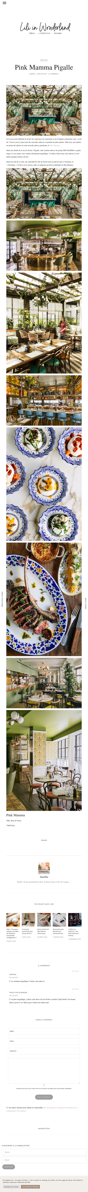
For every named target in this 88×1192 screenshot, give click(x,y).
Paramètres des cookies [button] (11, 1187)
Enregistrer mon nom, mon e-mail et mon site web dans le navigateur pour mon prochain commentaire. (44, 1088)
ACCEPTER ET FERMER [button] (30, 1187)
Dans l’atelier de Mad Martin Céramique (43, 931)
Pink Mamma (55, 145)
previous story (2, 599)
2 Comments (53, 74)
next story (86, 603)
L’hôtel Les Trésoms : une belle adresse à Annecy (73, 932)
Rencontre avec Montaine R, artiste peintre (58, 931)
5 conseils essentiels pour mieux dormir (27, 931)
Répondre (75, 971)
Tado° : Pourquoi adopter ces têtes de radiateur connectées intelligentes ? (12, 933)
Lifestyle (44, 60)
